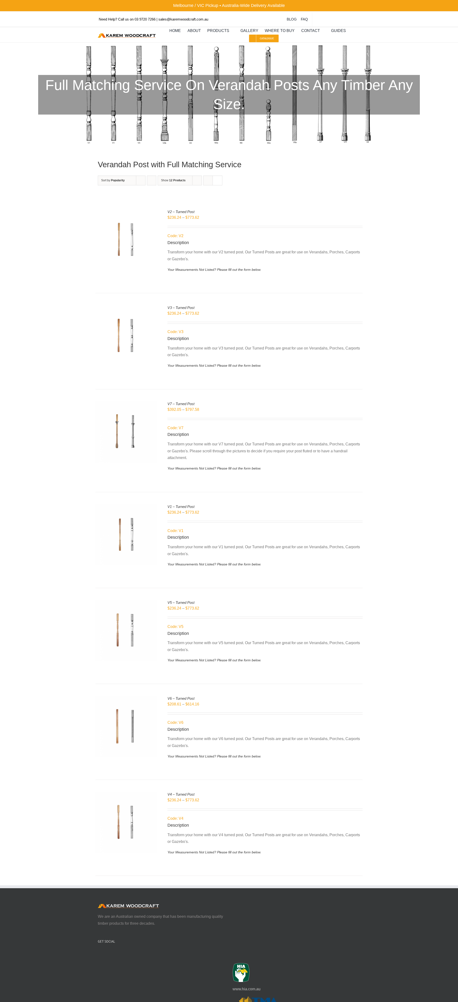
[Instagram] (105, 954)
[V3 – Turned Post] (126, 308)
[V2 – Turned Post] (126, 212)
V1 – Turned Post (180, 507)
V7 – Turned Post (180, 404)
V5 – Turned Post (180, 602)
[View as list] (217, 180)
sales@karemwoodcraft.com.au (183, 19)
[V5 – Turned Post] (126, 603)
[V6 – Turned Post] (126, 699)
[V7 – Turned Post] (126, 404)
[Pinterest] (112, 954)
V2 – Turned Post (180, 212)
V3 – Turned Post (180, 308)
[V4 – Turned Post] (126, 795)
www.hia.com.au (246, 989)
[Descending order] (151, 180)
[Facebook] (99, 954)
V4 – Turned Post (180, 794)
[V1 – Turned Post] (126, 507)
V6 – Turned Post (180, 698)
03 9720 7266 (145, 19)
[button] (353, 30)
